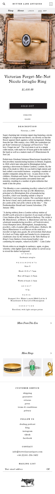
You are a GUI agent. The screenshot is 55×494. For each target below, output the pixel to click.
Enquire (27, 115)
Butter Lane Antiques (27, 4)
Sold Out (27, 106)
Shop (10, 11)
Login (31, 11)
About (20, 11)
